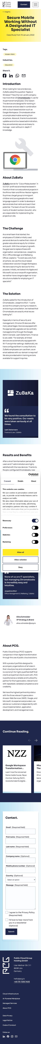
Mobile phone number (15, 866)
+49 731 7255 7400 (22, 981)
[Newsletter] (16, 1036)
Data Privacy (7, 1015)
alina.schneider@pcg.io (26, 623)
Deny (20, 567)
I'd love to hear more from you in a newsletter (21, 921)
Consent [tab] (7, 481)
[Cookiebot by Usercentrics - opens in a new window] (28, 474)
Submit (11, 932)
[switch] (35, 528)
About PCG (7, 1008)
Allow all (20, 552)
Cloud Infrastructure (11, 994)
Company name (13, 856)
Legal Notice (7, 1020)
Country (9, 876)
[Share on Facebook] (4, 75)
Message (10, 885)
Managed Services (10, 1003)
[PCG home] (7, 5)
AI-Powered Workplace (11, 998)
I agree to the (22, 912)
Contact (23, 4)
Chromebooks (24, 97)
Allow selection (20, 560)
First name (10, 837)
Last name (10, 847)
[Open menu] (35, 4)
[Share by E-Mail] (24, 75)
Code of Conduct (9, 1025)
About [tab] (33, 481)
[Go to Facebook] (8, 1036)
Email (8, 827)
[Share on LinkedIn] (11, 75)
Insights (7, 12)
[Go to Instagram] (12, 1036)
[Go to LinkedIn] (4, 1036)
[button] (29, 740)
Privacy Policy (28, 912)
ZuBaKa (6, 183)
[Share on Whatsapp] (17, 75)
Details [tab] (20, 481)
